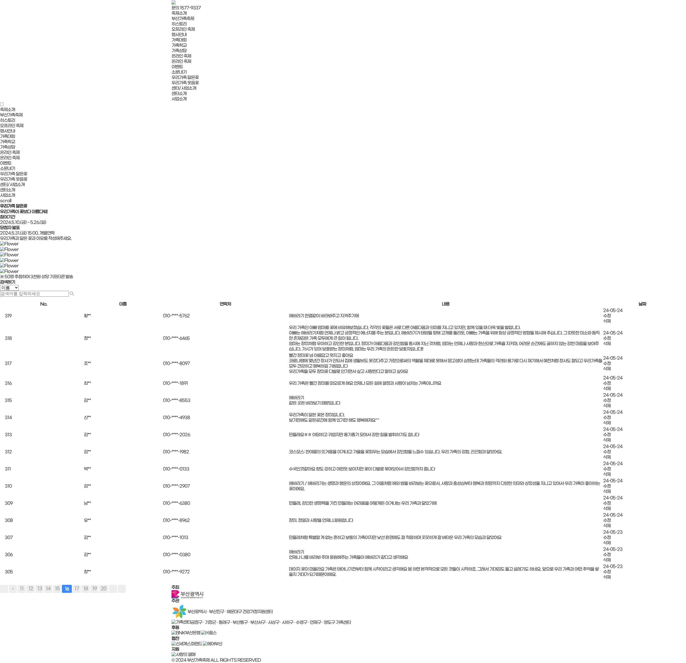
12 (30, 589)
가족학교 (179, 45)
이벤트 (177, 66)
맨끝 (122, 589)
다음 (113, 589)
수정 (607, 315)
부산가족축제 (183, 18)
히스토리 (179, 24)
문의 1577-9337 (186, 7)
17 (76, 589)
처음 (4, 589)
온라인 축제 (181, 56)
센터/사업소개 (184, 88)
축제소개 (179, 13)
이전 (13, 589)
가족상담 (179, 50)
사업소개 (179, 98)
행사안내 (179, 34)
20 (103, 589)
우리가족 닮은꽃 (185, 77)
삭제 (607, 321)
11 (22, 589)
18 (85, 589)
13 (39, 589)
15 (57, 589)
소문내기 (179, 72)
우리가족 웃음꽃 (185, 82)
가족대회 (179, 40)
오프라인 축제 (183, 29)
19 (94, 589)
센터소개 (179, 93)
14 (48, 589)
